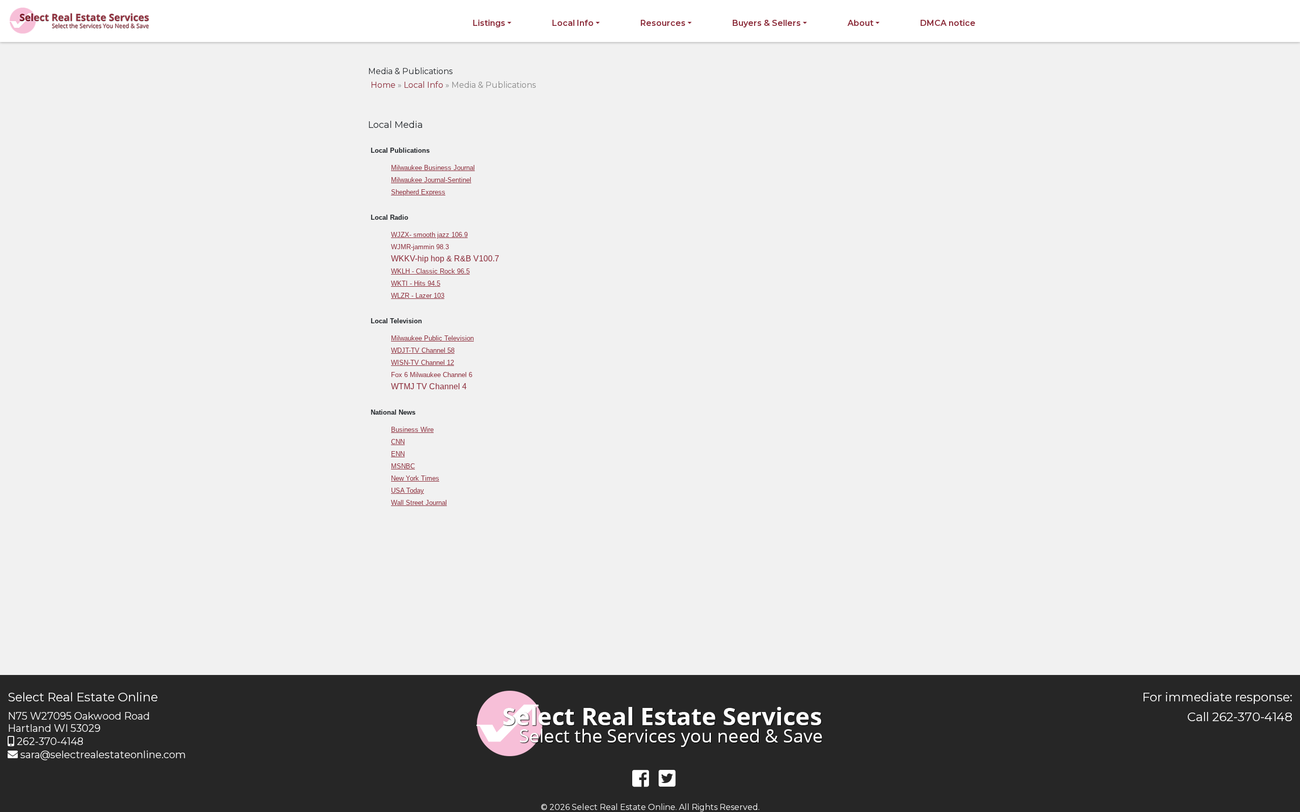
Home (383, 85)
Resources (663, 23)
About (860, 23)
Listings (489, 23)
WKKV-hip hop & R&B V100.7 (445, 258)
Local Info (573, 23)
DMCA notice (948, 23)
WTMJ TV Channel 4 (429, 386)
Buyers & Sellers (766, 23)
